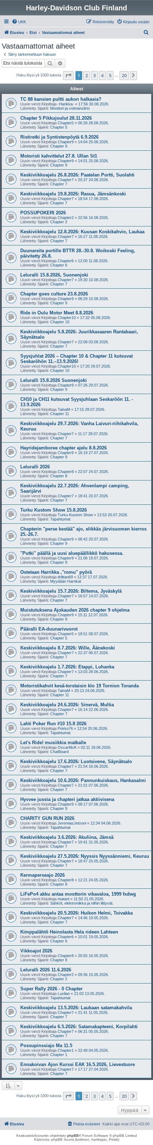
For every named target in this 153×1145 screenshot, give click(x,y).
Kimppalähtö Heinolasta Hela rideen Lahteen (69, 932)
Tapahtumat (60, 519)
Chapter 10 (59, 322)
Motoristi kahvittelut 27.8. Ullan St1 (58, 156)
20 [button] (124, 75)
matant (63, 899)
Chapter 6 (58, 265)
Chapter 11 (59, 414)
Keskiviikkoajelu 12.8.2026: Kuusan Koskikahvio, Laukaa (82, 231)
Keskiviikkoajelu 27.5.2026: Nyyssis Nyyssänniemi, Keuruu (84, 856)
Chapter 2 (58, 222)
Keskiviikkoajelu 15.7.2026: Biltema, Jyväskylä (71, 591)
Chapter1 (66, 1050)
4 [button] (102, 75)
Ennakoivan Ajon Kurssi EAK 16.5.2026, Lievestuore (77, 1064)
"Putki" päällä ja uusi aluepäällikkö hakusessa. (71, 553)
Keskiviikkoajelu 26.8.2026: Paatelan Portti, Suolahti (77, 175)
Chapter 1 (58, 1054)
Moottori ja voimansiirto (70, 108)
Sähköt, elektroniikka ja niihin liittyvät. (82, 903)
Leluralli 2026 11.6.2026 (45, 969)
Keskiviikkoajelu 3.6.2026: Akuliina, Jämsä (67, 837)
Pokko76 (65, 728)
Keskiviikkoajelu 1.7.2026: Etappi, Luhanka (67, 666)
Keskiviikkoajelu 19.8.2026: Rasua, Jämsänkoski (73, 193)
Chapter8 (66, 471)
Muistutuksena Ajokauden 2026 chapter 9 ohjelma (75, 610)
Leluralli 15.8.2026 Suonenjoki (53, 380)
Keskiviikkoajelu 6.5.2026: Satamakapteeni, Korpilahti (79, 1026)
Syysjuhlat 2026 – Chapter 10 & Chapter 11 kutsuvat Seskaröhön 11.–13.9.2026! (76, 358)
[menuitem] (19, 22)
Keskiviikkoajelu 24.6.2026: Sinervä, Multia (67, 704)
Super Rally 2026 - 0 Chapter (51, 988)
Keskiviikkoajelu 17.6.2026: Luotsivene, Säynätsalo (76, 761)
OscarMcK (67, 747)
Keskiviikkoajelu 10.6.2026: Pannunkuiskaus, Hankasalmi (83, 780)
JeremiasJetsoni (72, 823)
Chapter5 (66, 123)
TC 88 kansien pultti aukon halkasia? (60, 99)
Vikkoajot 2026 (36, 951)
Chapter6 (66, 261)
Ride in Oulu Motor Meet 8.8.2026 (56, 312)
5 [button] (110, 75)
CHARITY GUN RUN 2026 (47, 818)
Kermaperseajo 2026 (42, 875)
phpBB (73, 1135)
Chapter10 (67, 317)
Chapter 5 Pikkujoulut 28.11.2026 (56, 118)
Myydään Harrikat (65, 581)
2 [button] (86, 75)
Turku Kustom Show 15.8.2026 (53, 510)
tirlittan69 (65, 577)
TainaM (64, 409)
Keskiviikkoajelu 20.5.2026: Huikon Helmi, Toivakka (76, 913)
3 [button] (94, 75)
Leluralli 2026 (35, 466)
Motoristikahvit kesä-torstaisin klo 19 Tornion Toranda (79, 685)
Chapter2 (66, 217)
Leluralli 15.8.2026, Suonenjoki (54, 275)
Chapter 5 (58, 127)
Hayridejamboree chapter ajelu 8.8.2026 (63, 447)
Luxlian (64, 993)
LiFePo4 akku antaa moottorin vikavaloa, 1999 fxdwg (78, 894)
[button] (68, 75)
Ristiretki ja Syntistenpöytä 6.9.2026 (59, 137)
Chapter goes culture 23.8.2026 (54, 294)
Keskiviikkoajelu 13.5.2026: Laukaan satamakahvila (76, 1007)
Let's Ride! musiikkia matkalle (53, 742)
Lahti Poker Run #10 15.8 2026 (53, 723)
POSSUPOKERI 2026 (43, 212)
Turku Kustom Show (75, 515)
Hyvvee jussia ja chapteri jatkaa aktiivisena (67, 799)
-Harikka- (66, 104)
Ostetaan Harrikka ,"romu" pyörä (56, 572)
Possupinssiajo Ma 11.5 (46, 1045)
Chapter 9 (58, 146)
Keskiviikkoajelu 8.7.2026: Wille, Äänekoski (67, 648)
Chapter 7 (58, 184)
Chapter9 (66, 142)
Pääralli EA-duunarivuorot (49, 629)
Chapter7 (66, 180)
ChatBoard (59, 752)
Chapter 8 (58, 476)
